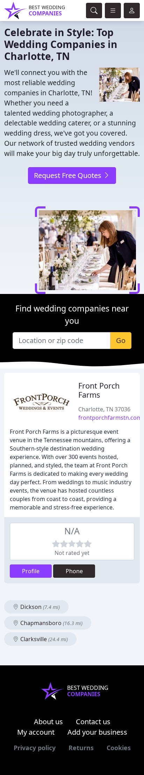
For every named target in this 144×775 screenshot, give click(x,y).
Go (120, 340)
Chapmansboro (50, 623)
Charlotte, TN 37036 (104, 409)
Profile (30, 571)
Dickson (39, 607)
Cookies (119, 747)
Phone (74, 571)
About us (48, 721)
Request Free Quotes (68, 175)
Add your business (97, 732)
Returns (81, 747)
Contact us (93, 721)
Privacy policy (35, 747)
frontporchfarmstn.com (110, 417)
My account (36, 732)
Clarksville (43, 639)
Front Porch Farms (99, 390)
